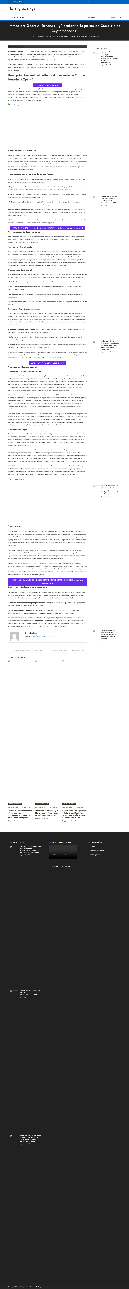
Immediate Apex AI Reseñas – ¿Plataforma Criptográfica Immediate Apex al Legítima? (29, 650)
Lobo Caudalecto (73, 821)
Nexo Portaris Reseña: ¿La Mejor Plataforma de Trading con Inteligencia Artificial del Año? (110, 490)
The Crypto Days (21, 9)
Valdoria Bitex (88, 2)
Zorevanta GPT (32, 2)
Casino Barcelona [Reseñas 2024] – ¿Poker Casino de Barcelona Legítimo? (69, 650)
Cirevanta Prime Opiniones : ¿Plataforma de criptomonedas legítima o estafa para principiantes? (110, 57)
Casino (92, 847)
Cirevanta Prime (18, 821)
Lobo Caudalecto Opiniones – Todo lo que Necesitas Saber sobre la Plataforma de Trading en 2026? (110, 345)
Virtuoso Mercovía (46, 2)
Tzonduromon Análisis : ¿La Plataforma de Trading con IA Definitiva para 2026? (46, 813)
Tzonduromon (45, 818)
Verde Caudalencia (62, 2)
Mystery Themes (51, 1287)
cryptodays (31, 633)
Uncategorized (95, 855)
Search (113, 17)
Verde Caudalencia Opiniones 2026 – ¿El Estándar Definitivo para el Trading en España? (109, 634)
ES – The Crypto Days (17, 17)
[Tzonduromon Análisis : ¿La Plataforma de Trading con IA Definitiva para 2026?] (96, 267)
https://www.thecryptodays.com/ (43, 636)
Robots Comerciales (15, 803)
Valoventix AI (76, 2)
